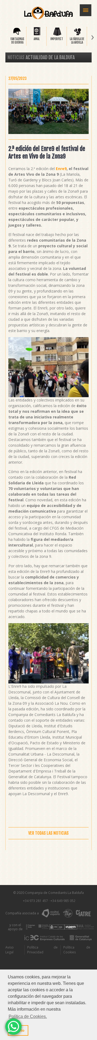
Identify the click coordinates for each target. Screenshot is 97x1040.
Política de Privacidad (42, 949)
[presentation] (4, 37)
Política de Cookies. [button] (28, 1016)
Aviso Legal (9, 949)
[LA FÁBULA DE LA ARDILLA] (77, 34)
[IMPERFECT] (57, 34)
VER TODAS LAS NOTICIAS (48, 833)
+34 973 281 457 (35, 900)
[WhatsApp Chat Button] (13, 1026)
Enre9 (61, 168)
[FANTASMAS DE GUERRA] (17, 34)
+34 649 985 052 (62, 900)
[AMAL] (37, 34)
